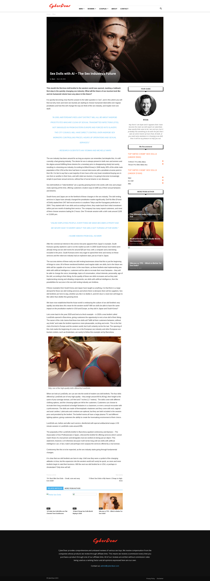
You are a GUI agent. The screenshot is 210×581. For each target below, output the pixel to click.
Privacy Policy (150, 578)
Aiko (129, 184)
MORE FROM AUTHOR (72, 488)
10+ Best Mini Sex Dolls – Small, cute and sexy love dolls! (63, 479)
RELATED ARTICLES (55, 488)
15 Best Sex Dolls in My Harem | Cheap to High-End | (106, 479)
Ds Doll (130, 181)
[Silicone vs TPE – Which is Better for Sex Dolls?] (111, 501)
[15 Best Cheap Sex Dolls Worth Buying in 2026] (85, 501)
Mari (129, 178)
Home (48, 14)
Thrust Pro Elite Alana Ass (137, 164)
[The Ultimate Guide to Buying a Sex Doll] (145, 209)
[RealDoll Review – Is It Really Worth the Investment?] (145, 234)
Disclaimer (160, 578)
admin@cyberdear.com (110, 566)
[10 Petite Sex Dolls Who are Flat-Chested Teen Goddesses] (58, 501)
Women (91, 9)
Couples (103, 9)
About (114, 9)
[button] (160, 9)
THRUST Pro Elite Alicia (137, 162)
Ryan (53, 79)
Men (81, 9)
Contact (124, 9)
